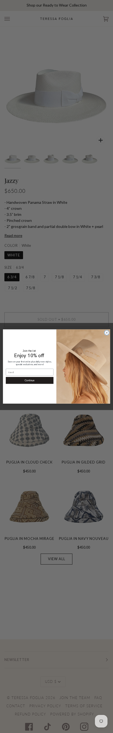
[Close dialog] (106, 332)
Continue (30, 380)
